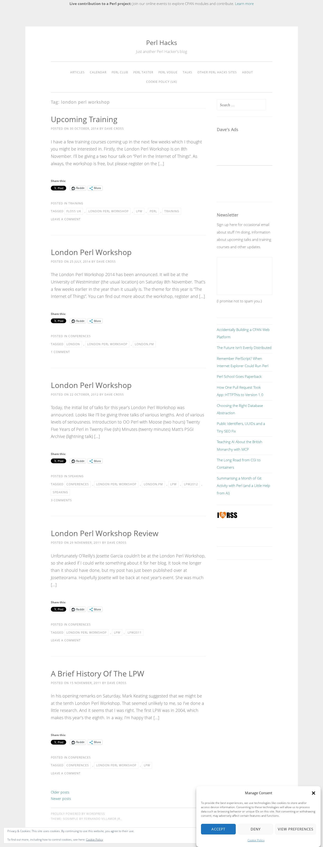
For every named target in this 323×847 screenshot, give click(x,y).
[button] (313, 793)
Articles (77, 72)
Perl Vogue (168, 72)
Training (75, 203)
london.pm (144, 344)
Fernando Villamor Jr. (102, 819)
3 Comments (61, 500)
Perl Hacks (161, 42)
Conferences (79, 336)
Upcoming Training (84, 119)
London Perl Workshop (91, 252)
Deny (256, 829)
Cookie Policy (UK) (161, 82)
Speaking (76, 476)
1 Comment (60, 352)
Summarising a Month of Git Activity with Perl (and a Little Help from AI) (243, 485)
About (247, 72)
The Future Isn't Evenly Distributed (244, 347)
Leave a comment (66, 219)
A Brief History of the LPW (97, 673)
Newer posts (61, 798)
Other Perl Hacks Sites (217, 72)
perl (153, 211)
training (171, 211)
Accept (218, 829)
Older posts (60, 792)
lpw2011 (135, 633)
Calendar (98, 72)
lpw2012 (191, 484)
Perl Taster (143, 72)
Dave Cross (114, 129)
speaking (60, 492)
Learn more (244, 3)
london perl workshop (108, 211)
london (73, 344)
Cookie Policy (256, 840)
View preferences (295, 829)
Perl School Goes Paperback (239, 376)
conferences (77, 484)
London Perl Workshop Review (104, 533)
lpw (139, 211)
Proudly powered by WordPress (78, 814)
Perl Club (120, 72)
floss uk (73, 211)
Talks (187, 72)
